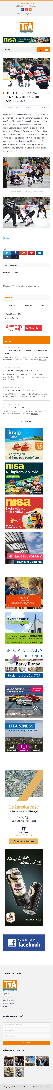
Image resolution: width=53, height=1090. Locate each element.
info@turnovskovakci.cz (39, 1087)
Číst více (42, 359)
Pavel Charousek (10, 272)
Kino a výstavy (26, 305)
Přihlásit (20, 13)
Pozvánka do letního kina (13, 407)
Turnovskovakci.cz (21, 1087)
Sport (41, 305)
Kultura (12, 305)
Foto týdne (45, 108)
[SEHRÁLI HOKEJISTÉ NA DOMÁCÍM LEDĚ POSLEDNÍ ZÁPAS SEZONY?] (26, 73)
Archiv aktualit (26, 421)
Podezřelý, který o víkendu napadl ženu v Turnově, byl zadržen (25, 351)
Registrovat (30, 13)
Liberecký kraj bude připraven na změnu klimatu (26, 6)
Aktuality (10, 341)
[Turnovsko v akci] (27, 27)
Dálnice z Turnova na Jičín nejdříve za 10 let (20, 390)
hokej (6, 238)
